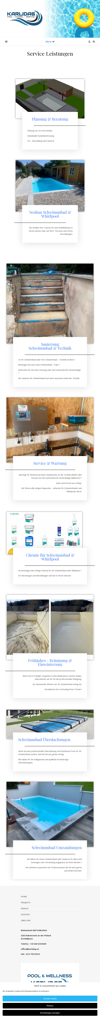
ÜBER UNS (25, 920)
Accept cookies (50, 998)
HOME (24, 896)
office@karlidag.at (30, 949)
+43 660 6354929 (38, 943)
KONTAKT (25, 914)
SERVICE (25, 908)
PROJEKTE (25, 902)
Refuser (50, 1006)
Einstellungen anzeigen (50, 1013)
